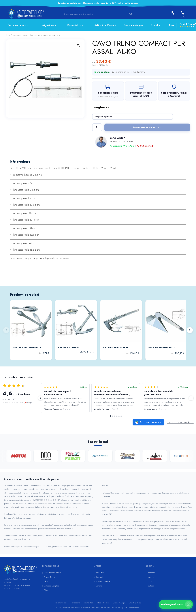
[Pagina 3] (114, 416)
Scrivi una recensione (150, 422)
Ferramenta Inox (17, 25)
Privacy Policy (49, 577)
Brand (154, 25)
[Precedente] (40, 398)
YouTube (150, 585)
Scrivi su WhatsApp (123, 146)
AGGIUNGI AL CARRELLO (147, 127)
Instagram (151, 577)
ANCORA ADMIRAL (68, 347)
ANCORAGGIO (27, 35)
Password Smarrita (103, 581)
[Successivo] (190, 330)
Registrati (99, 577)
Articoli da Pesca (104, 25)
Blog (171, 25)
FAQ (45, 581)
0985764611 (147, 146)
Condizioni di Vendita (52, 572)
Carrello (99, 585)
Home (8, 35)
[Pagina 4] (116, 416)
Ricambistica (74, 25)
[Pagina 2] (112, 416)
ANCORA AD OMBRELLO (27, 347)
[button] (78, 45)
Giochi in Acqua (133, 25)
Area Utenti (100, 572)
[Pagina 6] (121, 416)
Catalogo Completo (51, 585)
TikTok (149, 581)
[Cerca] (130, 14)
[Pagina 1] (110, 416)
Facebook (151, 572)
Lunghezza (100, 107)
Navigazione (47, 25)
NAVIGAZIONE (16, 35)
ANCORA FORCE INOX (115, 347)
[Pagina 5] (119, 416)
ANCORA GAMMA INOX (161, 347)
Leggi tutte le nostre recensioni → (180, 422)
